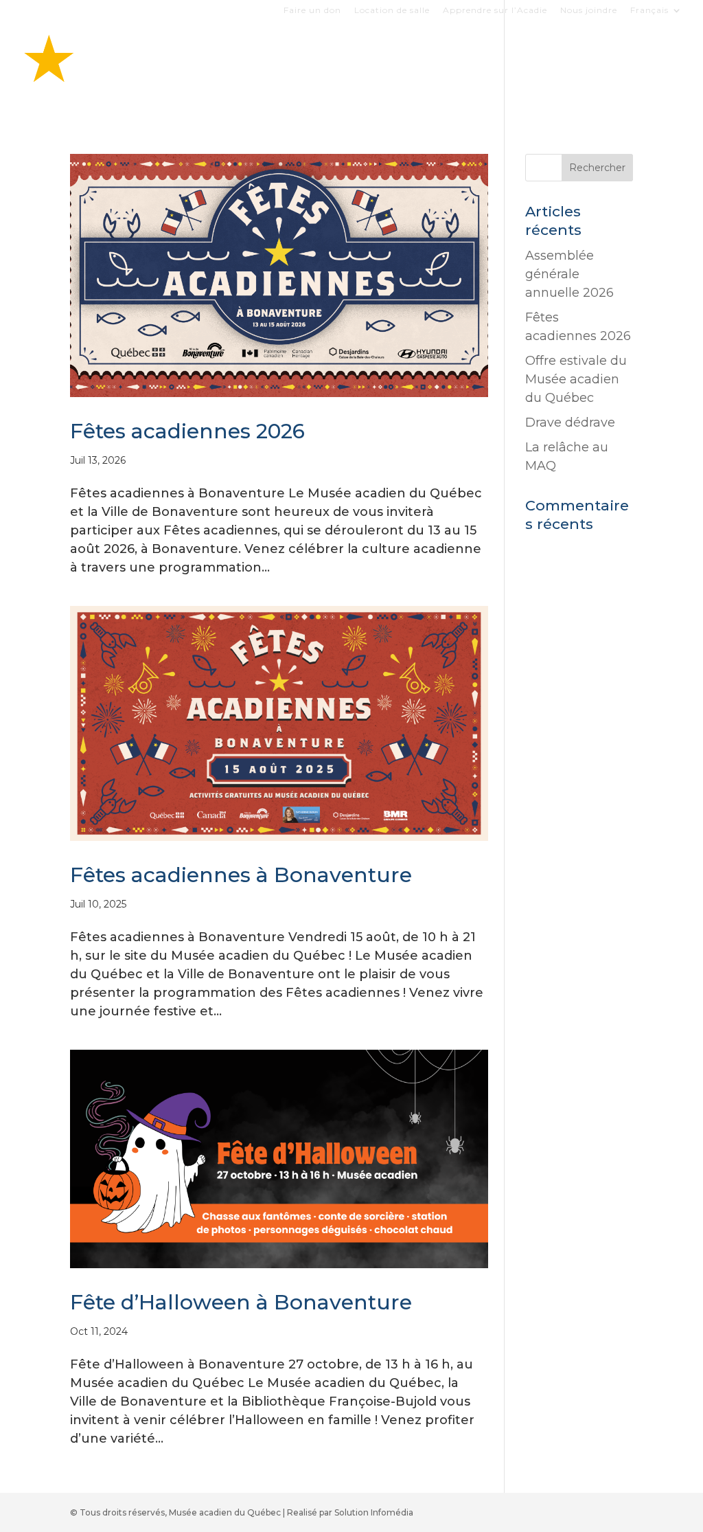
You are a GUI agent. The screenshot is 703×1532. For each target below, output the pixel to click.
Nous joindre (588, 10)
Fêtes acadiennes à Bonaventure (241, 875)
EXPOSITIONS (403, 50)
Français (649, 10)
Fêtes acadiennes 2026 (187, 431)
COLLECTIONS (586, 50)
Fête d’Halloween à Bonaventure (241, 1302)
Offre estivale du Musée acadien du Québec (576, 379)
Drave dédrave (570, 422)
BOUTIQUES (494, 50)
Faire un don (312, 10)
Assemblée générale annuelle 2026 (569, 274)
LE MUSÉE (218, 83)
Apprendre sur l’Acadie (495, 10)
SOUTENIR (308, 83)
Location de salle (392, 10)
